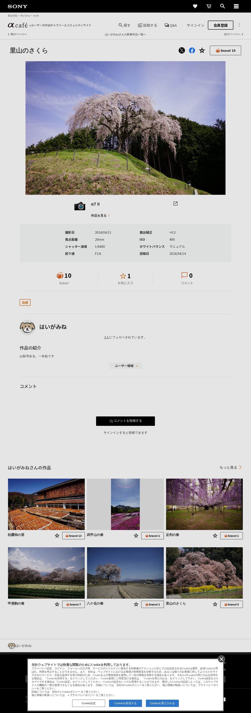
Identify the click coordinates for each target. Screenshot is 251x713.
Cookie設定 (89, 703)
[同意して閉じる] (221, 659)
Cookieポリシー (71, 691)
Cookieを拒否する (125, 703)
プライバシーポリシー (82, 695)
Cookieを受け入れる (162, 703)
